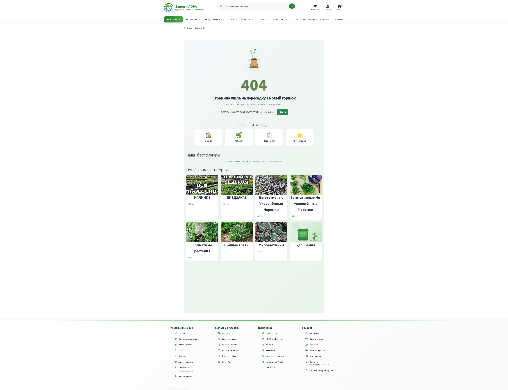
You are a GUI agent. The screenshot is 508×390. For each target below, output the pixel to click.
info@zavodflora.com (274, 339)
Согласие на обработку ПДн (321, 370)
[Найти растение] (292, 6)
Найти (283, 112)
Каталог (181, 333)
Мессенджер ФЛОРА (274, 362)
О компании (314, 333)
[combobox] (256, 6)
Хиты (180, 350)
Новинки (182, 356)
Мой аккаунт (271, 367)
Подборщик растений (187, 339)
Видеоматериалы (317, 350)
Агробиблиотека (185, 362)
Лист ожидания (185, 376)
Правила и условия (230, 344)
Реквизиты (270, 350)
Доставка (226, 333)
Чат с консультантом (275, 356)
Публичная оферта (230, 356)
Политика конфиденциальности (319, 363)
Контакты (270, 344)
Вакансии (313, 344)
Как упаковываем (229, 339)
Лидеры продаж (185, 344)
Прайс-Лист (227, 362)
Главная (190, 28)
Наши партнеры (316, 339)
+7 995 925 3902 (272, 333)
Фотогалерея (315, 356)
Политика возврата (230, 350)
